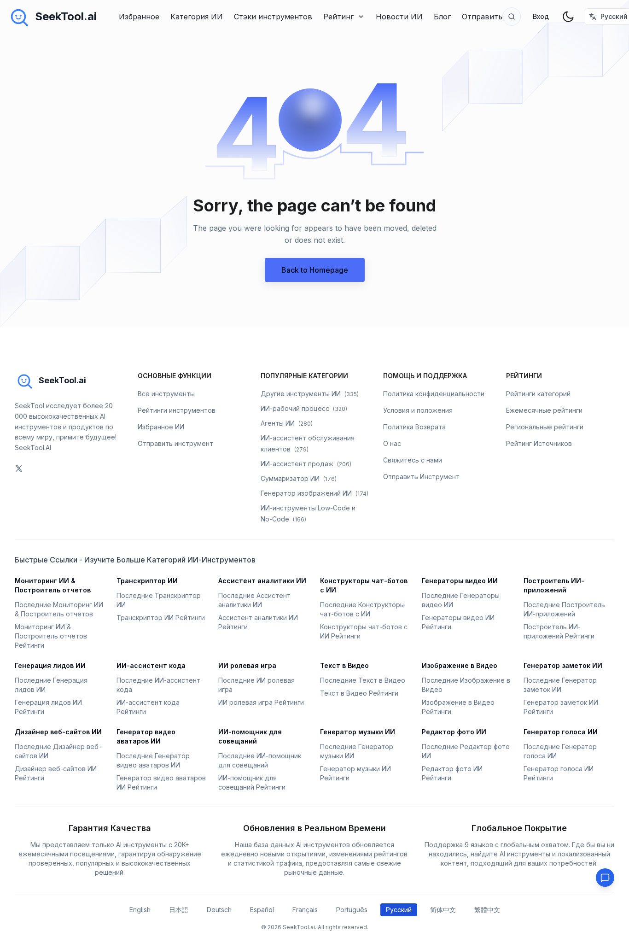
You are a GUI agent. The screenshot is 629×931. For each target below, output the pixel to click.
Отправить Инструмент (421, 476)
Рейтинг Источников (539, 443)
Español (262, 909)
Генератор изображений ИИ (314, 493)
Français (305, 909)
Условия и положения (418, 410)
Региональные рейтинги (544, 427)
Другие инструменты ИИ (310, 394)
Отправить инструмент (175, 443)
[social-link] (19, 468)
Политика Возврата (414, 427)
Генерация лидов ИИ (50, 665)
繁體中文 (487, 909)
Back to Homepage (314, 270)
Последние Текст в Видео (362, 680)
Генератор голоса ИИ (561, 732)
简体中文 (443, 909)
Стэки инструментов (273, 16)
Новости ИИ (399, 16)
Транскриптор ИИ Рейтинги (160, 617)
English (140, 909)
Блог (442, 16)
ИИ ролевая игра (247, 665)
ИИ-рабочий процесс (304, 408)
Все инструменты (166, 394)
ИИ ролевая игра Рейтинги (261, 702)
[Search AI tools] (511, 16)
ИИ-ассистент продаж (306, 464)
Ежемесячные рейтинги (544, 410)
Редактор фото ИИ (454, 732)
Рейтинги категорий (538, 394)
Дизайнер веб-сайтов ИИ (58, 732)
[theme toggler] (568, 16)
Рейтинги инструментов (176, 410)
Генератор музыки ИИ (357, 732)
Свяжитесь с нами (412, 460)
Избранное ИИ (161, 427)
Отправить (482, 16)
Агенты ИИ (287, 423)
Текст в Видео (344, 665)
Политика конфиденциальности (433, 394)
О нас (392, 443)
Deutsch (219, 909)
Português (351, 909)
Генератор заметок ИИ (563, 665)
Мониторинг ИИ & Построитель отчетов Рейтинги (51, 636)
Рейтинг (338, 16)
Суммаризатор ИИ (299, 478)
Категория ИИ (196, 16)
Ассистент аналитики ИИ (262, 581)
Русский (399, 909)
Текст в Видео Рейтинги (359, 693)
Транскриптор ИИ (147, 581)
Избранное (139, 16)
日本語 (178, 909)
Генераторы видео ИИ (460, 581)
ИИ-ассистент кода (151, 665)
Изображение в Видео (459, 665)
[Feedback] (605, 877)
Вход (541, 16)
